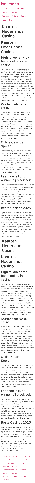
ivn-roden (10, 3)
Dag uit (24, 16)
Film (10, 20)
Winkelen (15, 16)
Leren (29, 463)
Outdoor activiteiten (9, 470)
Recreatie (5, 12)
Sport (22, 12)
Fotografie (20, 8)
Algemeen (6, 456)
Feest (4, 20)
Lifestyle (5, 466)
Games (28, 460)
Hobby (21, 463)
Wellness (5, 16)
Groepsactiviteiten (9, 463)
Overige (23, 470)
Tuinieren (5, 476)
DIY (12, 8)
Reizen (14, 12)
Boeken (15, 456)
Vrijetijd (5, 8)
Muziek (14, 466)
